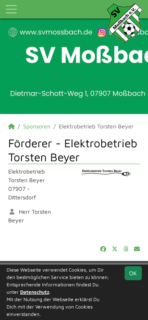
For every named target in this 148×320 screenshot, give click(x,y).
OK (133, 273)
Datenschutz (34, 292)
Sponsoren (37, 126)
